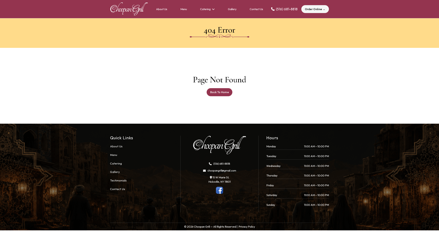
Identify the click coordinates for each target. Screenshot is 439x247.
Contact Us (256, 9)
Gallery (232, 9)
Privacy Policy (247, 226)
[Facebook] (219, 190)
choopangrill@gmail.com (221, 170)
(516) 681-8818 (221, 163)
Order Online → (315, 9)
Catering (205, 9)
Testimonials (118, 180)
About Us (161, 9)
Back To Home (219, 92)
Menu (183, 9)
